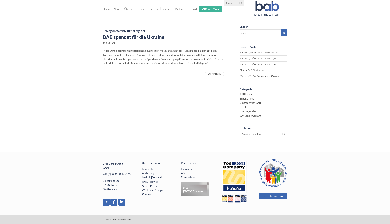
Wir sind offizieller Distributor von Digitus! (259, 58)
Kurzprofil (147, 169)
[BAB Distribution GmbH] (267, 9)
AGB (183, 173)
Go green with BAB (250, 102)
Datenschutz (188, 177)
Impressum (187, 169)
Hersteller (245, 107)
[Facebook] (113, 202)
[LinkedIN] (121, 202)
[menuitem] (106, 9)
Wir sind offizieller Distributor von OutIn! (258, 64)
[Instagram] (106, 202)
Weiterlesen (214, 74)
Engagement (247, 98)
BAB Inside (246, 94)
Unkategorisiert (248, 111)
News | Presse (150, 186)
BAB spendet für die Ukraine (133, 37)
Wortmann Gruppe (250, 115)
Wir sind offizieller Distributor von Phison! (259, 52)
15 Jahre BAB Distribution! (252, 70)
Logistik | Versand (152, 177)
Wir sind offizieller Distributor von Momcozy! (260, 76)
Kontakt (146, 194)
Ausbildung (148, 173)
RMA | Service (150, 181)
